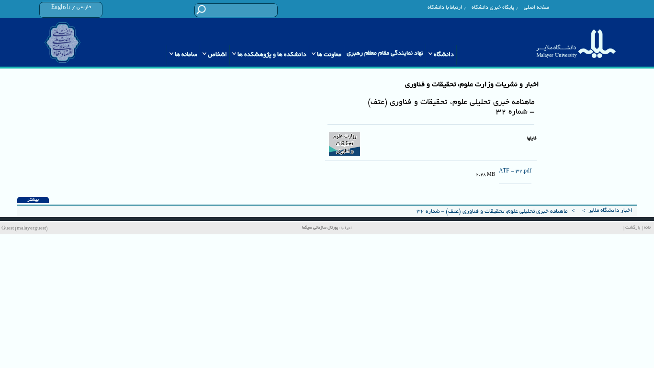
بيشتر (33, 200)
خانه (647, 227)
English (60, 8)
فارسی (84, 7)
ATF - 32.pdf (515, 171)
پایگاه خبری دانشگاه (493, 8)
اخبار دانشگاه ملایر (610, 210)
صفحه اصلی (536, 8)
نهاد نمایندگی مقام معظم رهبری (385, 53)
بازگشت (632, 227)
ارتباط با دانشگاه (445, 8)
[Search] (201, 10)
